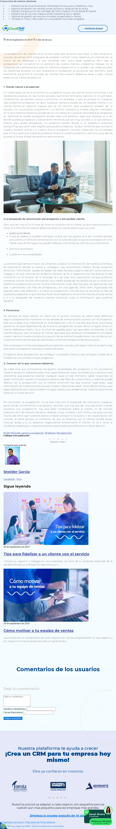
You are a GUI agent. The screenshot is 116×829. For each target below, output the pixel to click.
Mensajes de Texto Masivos (40, 822)
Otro (19, 479)
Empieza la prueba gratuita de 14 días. (58, 815)
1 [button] (49, 797)
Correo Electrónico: (13, 712)
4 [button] (61, 797)
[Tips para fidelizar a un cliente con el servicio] (46, 544)
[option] (47, 787)
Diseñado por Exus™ (13, 822)
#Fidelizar (50, 433)
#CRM (7, 433)
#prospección (64, 433)
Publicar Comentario (13, 718)
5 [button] (65, 797)
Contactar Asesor (94, 28)
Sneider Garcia (17, 472)
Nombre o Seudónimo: (15, 709)
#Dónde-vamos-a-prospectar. (27, 433)
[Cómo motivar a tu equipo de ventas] (46, 621)
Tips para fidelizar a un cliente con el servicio (46, 554)
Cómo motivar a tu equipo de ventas (39, 630)
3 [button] (57, 797)
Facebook (9, 479)
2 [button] (53, 797)
